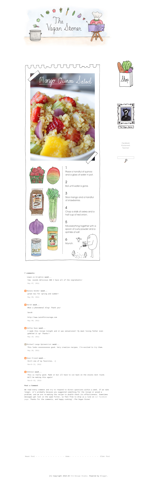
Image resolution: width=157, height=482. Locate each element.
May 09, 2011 (33, 297)
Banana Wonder (33, 291)
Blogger (103, 476)
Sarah (29, 305)
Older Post (105, 456)
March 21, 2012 (34, 364)
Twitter (125, 148)
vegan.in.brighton (35, 277)
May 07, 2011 (33, 283)
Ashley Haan (32, 328)
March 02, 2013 (34, 381)
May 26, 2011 (33, 351)
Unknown (30, 372)
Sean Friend (32, 358)
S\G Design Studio (79, 476)
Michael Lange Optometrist (39, 344)
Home (67, 456)
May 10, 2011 (33, 337)
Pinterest (125, 145)
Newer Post (30, 456)
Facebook (126, 143)
